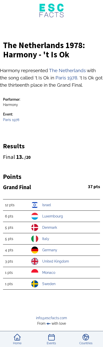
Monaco (48, 272)
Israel (46, 205)
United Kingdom (55, 261)
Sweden (49, 284)
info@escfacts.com (51, 318)
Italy (45, 239)
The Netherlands (67, 70)
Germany (49, 250)
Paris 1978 (66, 77)
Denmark (49, 227)
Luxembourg (52, 216)
